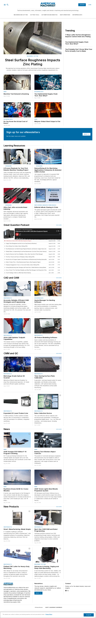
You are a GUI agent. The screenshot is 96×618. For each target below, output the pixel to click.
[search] (7, 5)
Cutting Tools (34, 14)
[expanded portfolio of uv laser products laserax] (17, 401)
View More (59, 225)
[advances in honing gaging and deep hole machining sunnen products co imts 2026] (48, 554)
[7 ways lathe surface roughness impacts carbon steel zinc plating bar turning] (33, 38)
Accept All (88, 614)
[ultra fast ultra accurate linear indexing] (17, 195)
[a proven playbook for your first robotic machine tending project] (17, 156)
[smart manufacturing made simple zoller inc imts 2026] (17, 517)
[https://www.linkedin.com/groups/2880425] (66, 590)
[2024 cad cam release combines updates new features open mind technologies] (17, 325)
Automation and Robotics (50, 14)
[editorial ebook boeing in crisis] (48, 195)
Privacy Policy (49, 614)
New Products (8, 298)
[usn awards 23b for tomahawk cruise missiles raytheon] (17, 477)
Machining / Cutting (32, 56)
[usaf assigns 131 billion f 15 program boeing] (17, 440)
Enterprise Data (77, 14)
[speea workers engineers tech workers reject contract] (48, 440)
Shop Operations (65, 14)
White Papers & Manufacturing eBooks (45, 205)
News (5, 91)
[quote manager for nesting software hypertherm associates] (48, 288)
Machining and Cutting (21, 14)
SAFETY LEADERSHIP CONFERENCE (53, 607)
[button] (5, 5)
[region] (48, 615)
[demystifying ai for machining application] (48, 156)
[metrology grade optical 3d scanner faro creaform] (17, 364)
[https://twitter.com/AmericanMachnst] (68, 590)
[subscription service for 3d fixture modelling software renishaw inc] (48, 325)
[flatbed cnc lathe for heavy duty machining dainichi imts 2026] (17, 554)
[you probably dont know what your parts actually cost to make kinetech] (17, 109)
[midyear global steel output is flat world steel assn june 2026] (48, 109)
